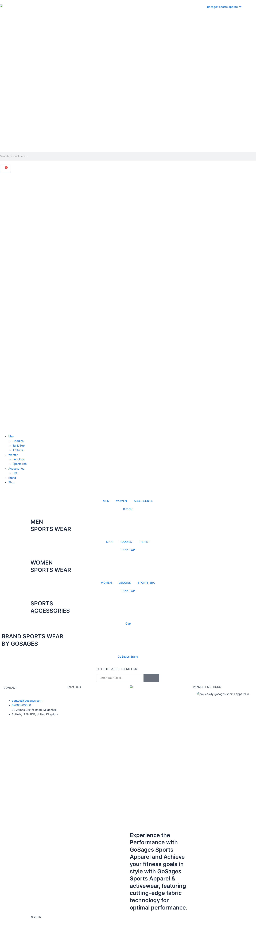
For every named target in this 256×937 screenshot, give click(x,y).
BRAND (128, 509)
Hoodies (18, 441)
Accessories (16, 468)
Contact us (74, 698)
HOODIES (125, 541)
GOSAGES (48, 917)
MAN (109, 541)
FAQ (69, 703)
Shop (11, 482)
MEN (106, 501)
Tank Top (19, 445)
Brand (12, 477)
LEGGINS (125, 582)
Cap (128, 623)
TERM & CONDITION (143, 917)
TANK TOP (128, 549)
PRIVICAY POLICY (172, 917)
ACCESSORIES (143, 501)
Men (11, 436)
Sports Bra (20, 464)
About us (73, 694)
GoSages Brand (128, 656)
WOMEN (121, 501)
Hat (15, 473)
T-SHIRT (144, 541)
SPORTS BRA (146, 582)
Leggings (19, 459)
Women (13, 454)
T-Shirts (18, 450)
